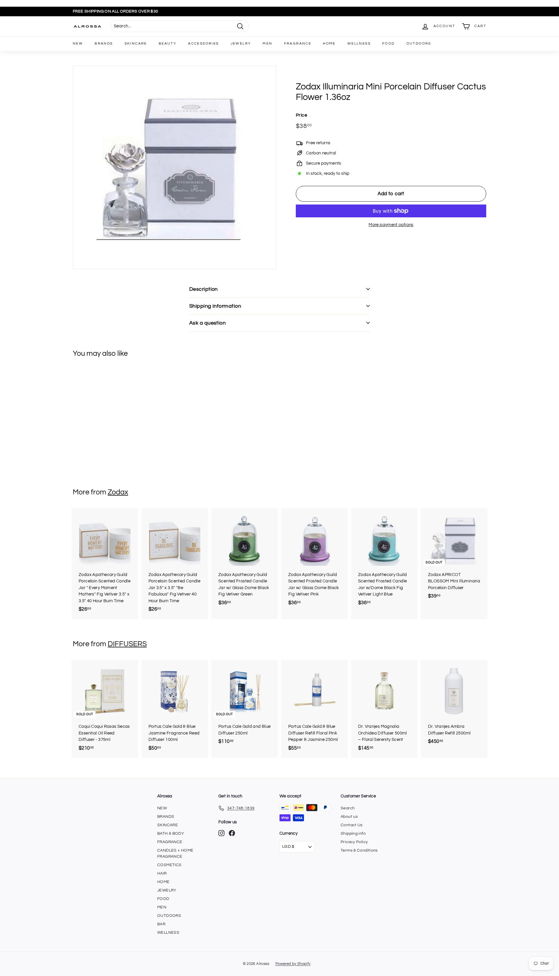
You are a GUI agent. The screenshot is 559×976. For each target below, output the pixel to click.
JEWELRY (241, 43)
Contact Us (352, 825)
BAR (161, 924)
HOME (329, 43)
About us (349, 817)
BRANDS (104, 43)
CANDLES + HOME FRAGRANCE (175, 853)
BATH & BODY (170, 833)
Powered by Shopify (293, 964)
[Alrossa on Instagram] (221, 833)
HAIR (162, 873)
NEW (78, 43)
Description (203, 289)
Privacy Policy (354, 842)
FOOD (388, 43)
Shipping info (353, 833)
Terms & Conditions (359, 850)
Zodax (118, 492)
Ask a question (207, 323)
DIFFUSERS (127, 644)
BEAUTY (167, 43)
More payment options (391, 225)
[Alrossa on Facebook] (232, 833)
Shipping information (215, 306)
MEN (267, 43)
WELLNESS (359, 43)
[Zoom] (174, 167)
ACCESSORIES (203, 43)
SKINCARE (136, 43)
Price (301, 115)
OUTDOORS (418, 43)
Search (348, 808)
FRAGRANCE (298, 43)
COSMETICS (169, 865)
